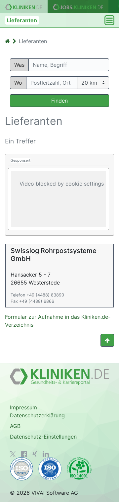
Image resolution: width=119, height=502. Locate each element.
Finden (59, 100)
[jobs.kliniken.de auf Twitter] (13, 454)
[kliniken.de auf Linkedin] (46, 454)
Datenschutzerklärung (37, 415)
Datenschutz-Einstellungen (43, 436)
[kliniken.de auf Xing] (34, 454)
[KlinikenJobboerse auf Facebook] (24, 454)
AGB (15, 426)
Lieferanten (22, 20)
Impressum (23, 407)
